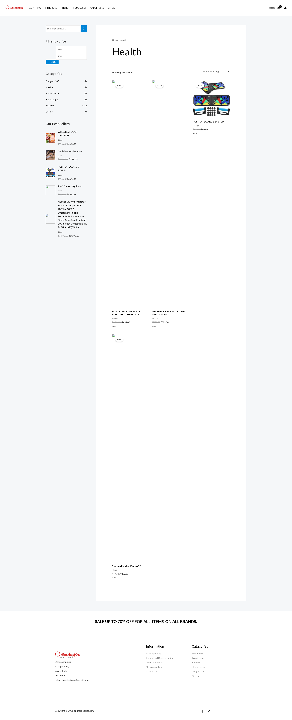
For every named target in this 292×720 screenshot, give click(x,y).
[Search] (84, 28)
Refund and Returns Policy (159, 657)
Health (49, 87)
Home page (52, 99)
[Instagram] (208, 711)
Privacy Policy (153, 653)
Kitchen (65, 8)
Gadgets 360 (97, 8)
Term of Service (154, 662)
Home (115, 40)
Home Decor (79, 8)
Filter (52, 62)
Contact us (151, 671)
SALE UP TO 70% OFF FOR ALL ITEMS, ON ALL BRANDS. (146, 621)
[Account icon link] (285, 8)
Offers (111, 8)
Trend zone (51, 8)
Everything (35, 8)
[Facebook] (202, 711)
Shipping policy (154, 667)
